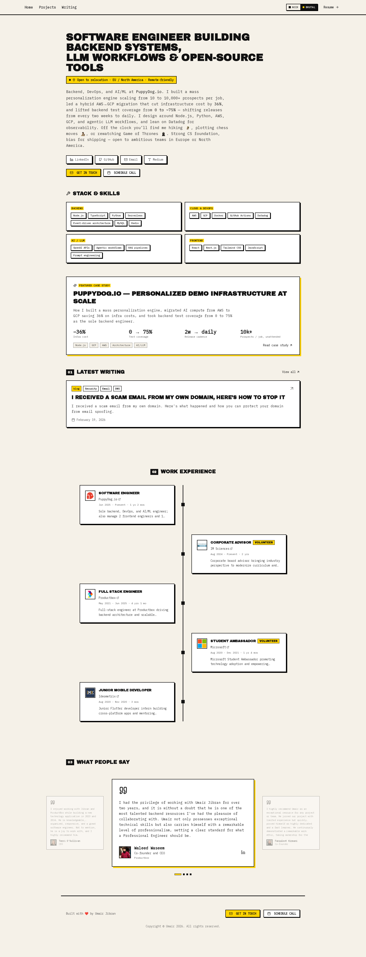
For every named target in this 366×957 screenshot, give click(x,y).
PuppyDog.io (149, 91)
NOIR (295, 7)
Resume (329, 7)
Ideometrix (107, 696)
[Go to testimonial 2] (184, 874)
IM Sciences (220, 549)
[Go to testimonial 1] (178, 874)
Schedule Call (125, 173)
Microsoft (218, 647)
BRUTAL (310, 7)
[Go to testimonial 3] (187, 874)
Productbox (107, 598)
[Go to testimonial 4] (190, 874)
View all (289, 372)
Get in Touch (87, 173)
